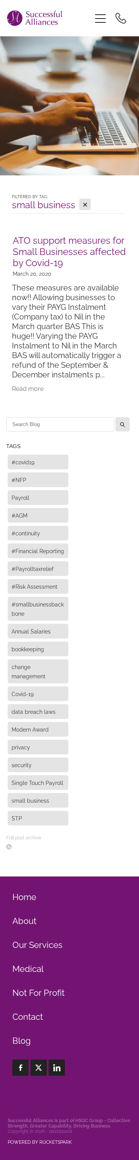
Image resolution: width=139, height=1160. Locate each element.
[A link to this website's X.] (39, 1068)
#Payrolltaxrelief (33, 568)
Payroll (20, 497)
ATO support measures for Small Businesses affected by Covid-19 (69, 250)
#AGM (19, 515)
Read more (28, 388)
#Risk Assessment (35, 586)
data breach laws (34, 711)
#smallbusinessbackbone (38, 608)
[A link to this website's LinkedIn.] (57, 1068)
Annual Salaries (31, 631)
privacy (21, 747)
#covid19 (23, 461)
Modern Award (30, 729)
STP (17, 818)
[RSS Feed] (9, 846)
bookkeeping (28, 648)
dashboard (60, 1131)
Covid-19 (23, 693)
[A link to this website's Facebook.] (20, 1068)
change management (29, 671)
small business (30, 800)
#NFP (19, 479)
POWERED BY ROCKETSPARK (40, 1141)
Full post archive (23, 837)
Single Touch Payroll (37, 782)
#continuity (26, 533)
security (22, 764)
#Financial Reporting (38, 550)
